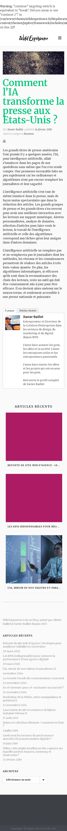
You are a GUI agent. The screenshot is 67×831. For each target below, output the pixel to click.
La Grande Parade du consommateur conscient (33, 678)
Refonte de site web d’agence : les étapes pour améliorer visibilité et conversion (35, 465)
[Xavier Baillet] (12, 322)
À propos (10, 310)
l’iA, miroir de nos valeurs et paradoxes (35, 587)
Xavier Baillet (15, 129)
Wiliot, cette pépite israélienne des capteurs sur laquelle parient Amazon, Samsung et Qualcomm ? (33, 752)
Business (29, 133)
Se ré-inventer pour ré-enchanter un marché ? (33, 687)
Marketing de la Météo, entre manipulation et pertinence (32, 698)
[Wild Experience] (33, 38)
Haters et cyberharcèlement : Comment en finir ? (33, 724)
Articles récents (27, 310)
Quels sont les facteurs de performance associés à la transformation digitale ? (28, 737)
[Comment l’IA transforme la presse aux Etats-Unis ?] (33, 63)
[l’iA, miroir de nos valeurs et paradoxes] (34, 559)
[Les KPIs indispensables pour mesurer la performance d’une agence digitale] (34, 498)
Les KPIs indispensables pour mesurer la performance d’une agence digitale (35, 526)
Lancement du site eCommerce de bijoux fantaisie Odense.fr (29, 711)
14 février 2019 (43, 129)
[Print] (6, 141)
